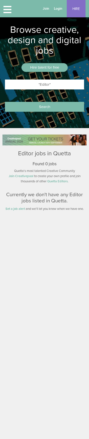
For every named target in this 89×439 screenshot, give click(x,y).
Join (46, 8)
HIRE (76, 9)
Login (58, 8)
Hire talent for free (44, 67)
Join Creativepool (21, 176)
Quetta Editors (57, 181)
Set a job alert (15, 209)
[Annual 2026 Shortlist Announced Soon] (44, 140)
